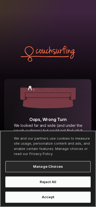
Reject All (48, 182)
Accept (48, 197)
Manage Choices (48, 166)
